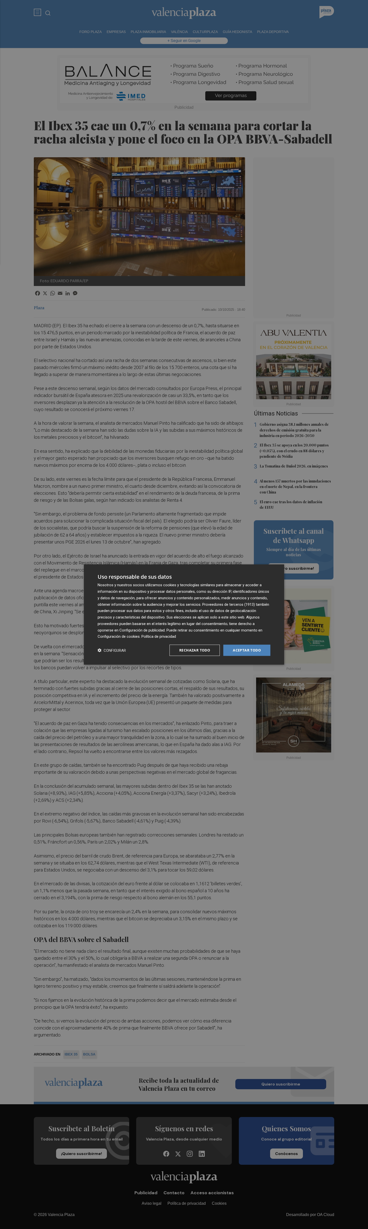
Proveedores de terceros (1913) (228, 604)
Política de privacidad (158, 636)
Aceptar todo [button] (247, 650)
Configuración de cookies (119, 636)
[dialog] (184, 614)
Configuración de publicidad (142, 630)
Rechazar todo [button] (194, 650)
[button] (112, 650)
